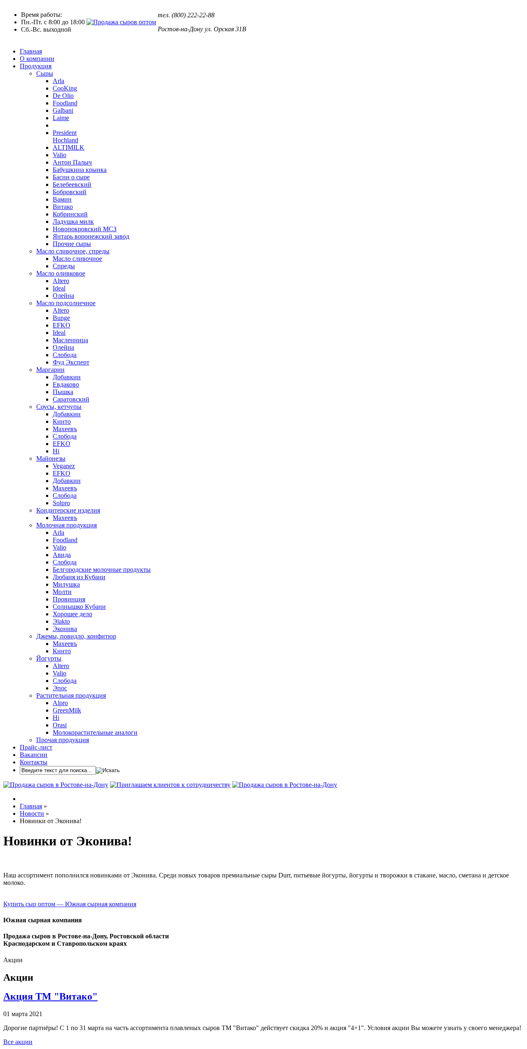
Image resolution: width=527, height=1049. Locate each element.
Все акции (18, 1041)
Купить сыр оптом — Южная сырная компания (69, 903)
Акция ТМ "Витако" (50, 996)
